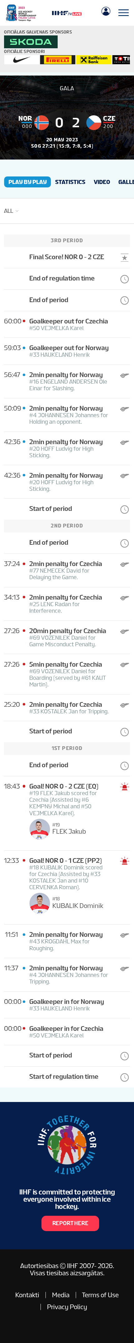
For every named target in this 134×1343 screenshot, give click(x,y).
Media (60, 1294)
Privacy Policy (67, 1306)
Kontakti (27, 1294)
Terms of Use (100, 1294)
